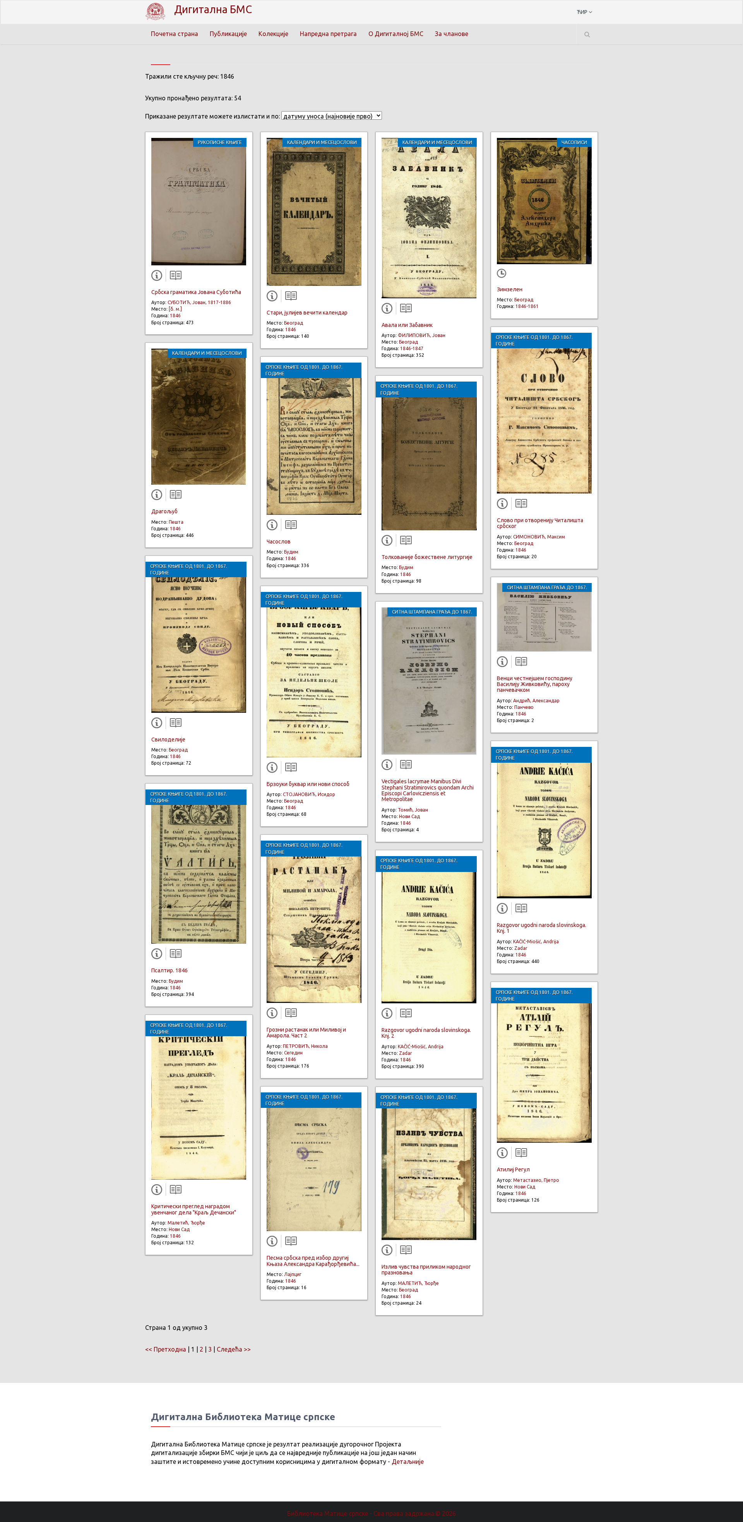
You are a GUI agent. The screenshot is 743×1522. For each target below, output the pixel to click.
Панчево (524, 707)
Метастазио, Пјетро (536, 1180)
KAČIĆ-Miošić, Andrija (420, 1046)
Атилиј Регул (513, 1169)
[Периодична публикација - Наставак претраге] (503, 274)
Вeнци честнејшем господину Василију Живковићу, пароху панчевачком (534, 684)
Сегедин (293, 1052)
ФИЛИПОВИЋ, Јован (421, 335)
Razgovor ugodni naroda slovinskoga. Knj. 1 (541, 928)
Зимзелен (509, 289)
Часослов (279, 541)
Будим (176, 981)
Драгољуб (164, 511)
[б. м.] (175, 308)
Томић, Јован (413, 809)
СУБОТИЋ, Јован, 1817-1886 (199, 302)
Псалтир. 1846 (169, 970)
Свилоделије (168, 739)
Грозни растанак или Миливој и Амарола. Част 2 (306, 1033)
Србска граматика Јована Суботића (196, 292)
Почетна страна (174, 33)
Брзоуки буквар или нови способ (308, 784)
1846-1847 (411, 348)
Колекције (273, 33)
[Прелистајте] (173, 276)
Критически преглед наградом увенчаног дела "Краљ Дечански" (193, 1209)
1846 (175, 315)
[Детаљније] (158, 276)
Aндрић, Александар (536, 700)
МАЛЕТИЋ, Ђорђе (418, 1283)
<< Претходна (165, 1349)
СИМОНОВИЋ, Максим (539, 536)
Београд (178, 749)
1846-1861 (527, 306)
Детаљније (408, 1461)
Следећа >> (234, 1349)
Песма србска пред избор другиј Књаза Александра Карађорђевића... (313, 1261)
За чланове (451, 33)
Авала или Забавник (407, 325)
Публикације (228, 33)
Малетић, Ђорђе (186, 1222)
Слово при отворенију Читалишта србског (540, 523)
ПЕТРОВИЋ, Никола (305, 1046)
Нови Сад (179, 1229)
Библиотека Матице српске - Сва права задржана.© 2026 (371, 1513)
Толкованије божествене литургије (427, 557)
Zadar (405, 1053)
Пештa (176, 522)
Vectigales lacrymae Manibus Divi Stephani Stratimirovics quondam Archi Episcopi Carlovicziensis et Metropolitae (428, 790)
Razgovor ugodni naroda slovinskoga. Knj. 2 (426, 1033)
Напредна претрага (328, 33)
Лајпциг (292, 1274)
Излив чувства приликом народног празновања (426, 1270)
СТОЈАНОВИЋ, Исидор (309, 794)
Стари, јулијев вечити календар (307, 313)
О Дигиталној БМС (395, 33)
